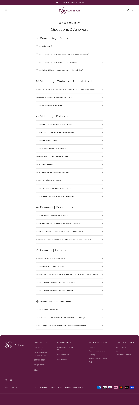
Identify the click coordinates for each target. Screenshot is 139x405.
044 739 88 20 (39, 360)
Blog (117, 351)
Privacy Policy (44, 387)
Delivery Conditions (64, 387)
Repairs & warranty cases (98, 358)
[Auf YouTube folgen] (11, 380)
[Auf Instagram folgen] (6, 380)
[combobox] (41, 370)
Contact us (92, 347)
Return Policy (78, 387)
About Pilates (121, 347)
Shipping (92, 355)
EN (37, 370)
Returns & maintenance (97, 351)
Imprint (53, 387)
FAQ (90, 362)
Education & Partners (123, 355)
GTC (35, 387)
